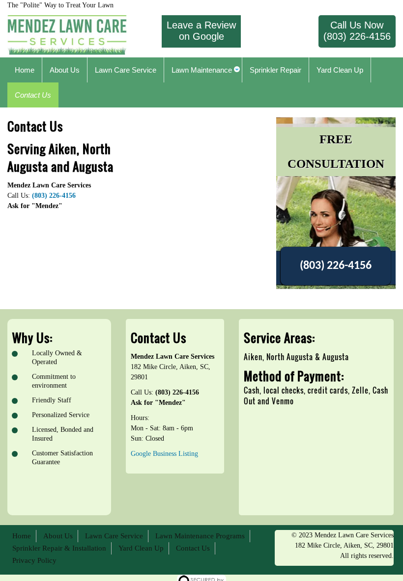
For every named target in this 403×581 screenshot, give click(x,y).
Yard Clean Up (141, 548)
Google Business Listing (164, 453)
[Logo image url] (67, 34)
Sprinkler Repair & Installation (59, 548)
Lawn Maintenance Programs (200, 536)
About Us (58, 536)
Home (21, 536)
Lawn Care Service (114, 536)
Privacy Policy (34, 560)
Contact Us (193, 548)
